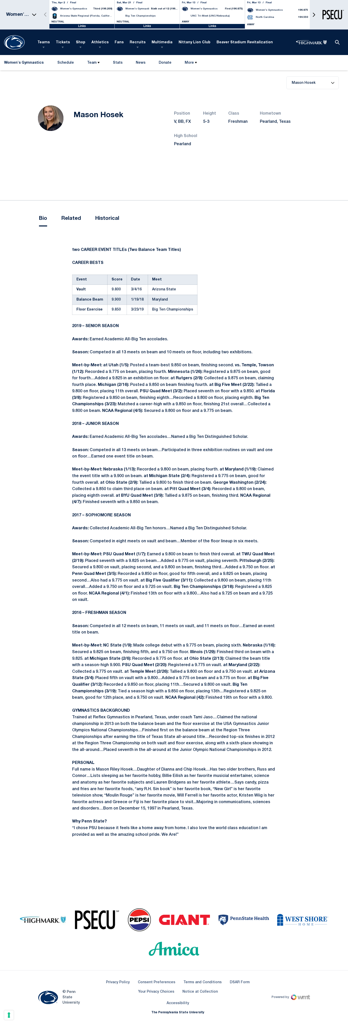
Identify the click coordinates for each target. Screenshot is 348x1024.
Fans (119, 42)
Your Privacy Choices (156, 991)
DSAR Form (240, 982)
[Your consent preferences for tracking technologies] (9, 1015)
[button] (314, 14)
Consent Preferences (156, 982)
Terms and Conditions (202, 982)
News (140, 62)
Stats (118, 62)
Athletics (100, 42)
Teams (43, 42)
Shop (80, 42)
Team (92, 62)
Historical (107, 218)
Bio (43, 218)
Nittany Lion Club (194, 42)
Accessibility (178, 1003)
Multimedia (162, 42)
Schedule (65, 62)
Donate (164, 63)
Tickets (63, 42)
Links (82, 26)
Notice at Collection (200, 991)
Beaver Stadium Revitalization (245, 42)
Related (71, 218)
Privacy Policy (118, 982)
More (189, 62)
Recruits (137, 42)
